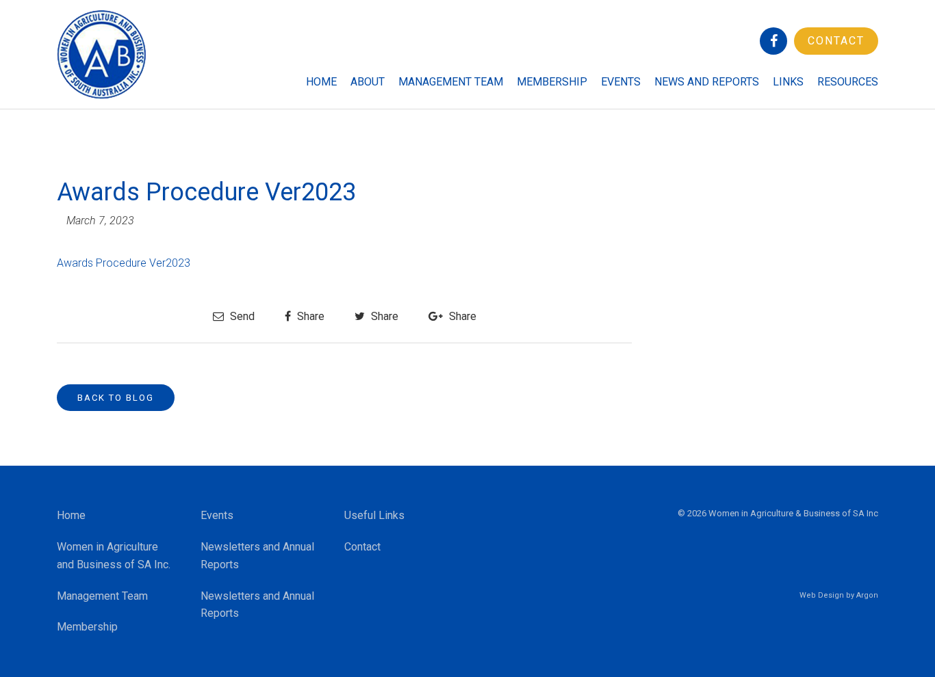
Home (321, 81)
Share (309, 316)
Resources (847, 81)
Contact (836, 40)
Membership (552, 81)
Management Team (450, 81)
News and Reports (706, 81)
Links (788, 81)
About (367, 81)
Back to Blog (115, 398)
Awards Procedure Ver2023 (123, 262)
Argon (867, 595)
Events (621, 81)
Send (241, 316)
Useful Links (374, 515)
